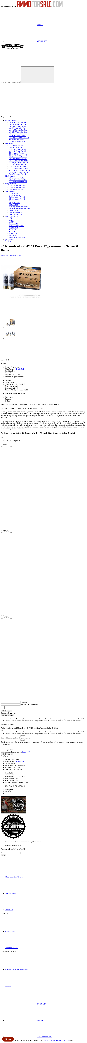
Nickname (24, 702)
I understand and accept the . (17, 752)
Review (7, 709)
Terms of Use (26, 752)
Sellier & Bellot (20, 369)
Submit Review (6, 711)
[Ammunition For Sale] (40, 7)
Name (23, 736)
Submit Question (7, 754)
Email (23, 740)
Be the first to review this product (12, 255)
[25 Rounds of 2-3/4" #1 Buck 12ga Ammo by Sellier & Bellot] (21, 298)
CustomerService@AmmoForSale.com (56, 1040)
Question (10, 750)
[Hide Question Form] (2, 730)
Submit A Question (7, 715)
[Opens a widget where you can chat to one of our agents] (8, 1039)
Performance (5, 616)
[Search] (37, 74)
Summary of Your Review (29, 704)
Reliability (4, 530)
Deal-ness (4, 444)
